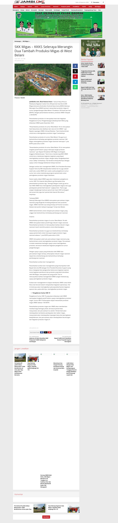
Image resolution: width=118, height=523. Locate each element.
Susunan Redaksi (85, 107)
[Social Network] (103, 2)
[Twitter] (46, 332)
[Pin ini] (75, 76)
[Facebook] (42, 332)
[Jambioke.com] (29, 2)
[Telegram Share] (75, 82)
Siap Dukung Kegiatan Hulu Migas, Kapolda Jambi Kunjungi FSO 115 (33, 366)
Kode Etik (83, 106)
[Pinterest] (49, 332)
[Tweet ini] (75, 71)
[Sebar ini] (75, 66)
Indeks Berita (84, 105)
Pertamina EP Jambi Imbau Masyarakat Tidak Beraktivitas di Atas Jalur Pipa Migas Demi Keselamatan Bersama (22, 509)
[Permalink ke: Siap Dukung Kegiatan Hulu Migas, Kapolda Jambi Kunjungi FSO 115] (33, 357)
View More (46, 517)
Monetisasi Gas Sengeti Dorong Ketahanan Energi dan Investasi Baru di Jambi (58, 366)
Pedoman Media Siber (92, 106)
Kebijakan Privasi (93, 105)
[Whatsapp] (75, 87)
